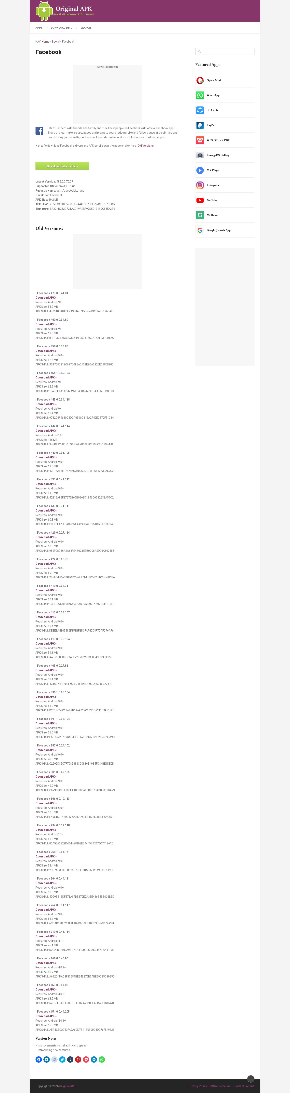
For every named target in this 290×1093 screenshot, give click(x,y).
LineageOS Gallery (218, 155)
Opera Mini (214, 80)
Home (45, 41)
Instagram (213, 185)
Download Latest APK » (62, 166)
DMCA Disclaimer (220, 1086)
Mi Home (212, 215)
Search (85, 27)
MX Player (213, 170)
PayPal (211, 125)
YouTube (212, 200)
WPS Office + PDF (218, 140)
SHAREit (212, 110)
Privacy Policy (198, 1086)
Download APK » (46, 297)
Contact (238, 1086)
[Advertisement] (107, 96)
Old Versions (146, 145)
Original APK (67, 1086)
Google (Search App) (219, 230)
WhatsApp (213, 95)
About (250, 1086)
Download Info (61, 27)
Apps (39, 27)
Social (56, 41)
